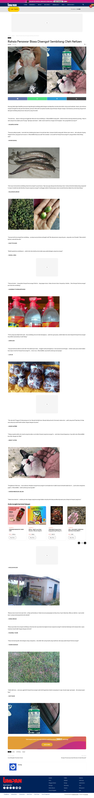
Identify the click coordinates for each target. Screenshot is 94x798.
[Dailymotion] (80, 9)
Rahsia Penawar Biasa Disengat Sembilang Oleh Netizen (45, 41)
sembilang (18, 751)
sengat (23, 751)
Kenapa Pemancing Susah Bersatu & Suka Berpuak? (73, 757)
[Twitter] (75, 9)
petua (13, 751)
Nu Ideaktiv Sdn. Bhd (75, 794)
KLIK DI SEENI (47, 744)
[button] (83, 4)
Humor (13, 35)
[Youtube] (78, 9)
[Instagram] (73, 9)
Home (9, 35)
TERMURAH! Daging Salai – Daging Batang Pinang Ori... (55, 530)
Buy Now (12, 537)
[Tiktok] (76, 9)
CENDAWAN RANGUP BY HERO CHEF (16, 530)
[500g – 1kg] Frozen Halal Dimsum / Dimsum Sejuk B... (35, 530)
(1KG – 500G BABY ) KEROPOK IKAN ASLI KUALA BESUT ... (75, 530)
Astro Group (86, 794)
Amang (9, 44)
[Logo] (12, 4)
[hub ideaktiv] (87, 4)
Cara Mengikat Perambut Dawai (15, 757)
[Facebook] (71, 9)
